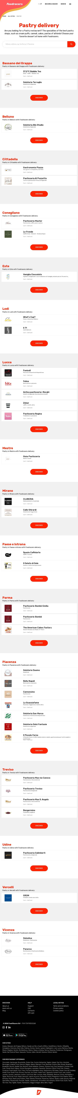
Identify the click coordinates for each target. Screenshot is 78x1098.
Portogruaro (68, 1050)
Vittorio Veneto (52, 1052)
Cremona (13, 1048)
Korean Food (57, 1072)
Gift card (31, 1013)
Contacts (31, 1011)
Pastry (49, 1076)
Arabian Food (14, 1064)
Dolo (18, 1048)
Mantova (65, 1048)
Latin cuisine (66, 1072)
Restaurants (14, 1081)
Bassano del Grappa (14, 1046)
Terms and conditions (61, 1006)
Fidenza (26, 1048)
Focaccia (5, 1070)
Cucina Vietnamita (40, 1062)
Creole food (10, 1068)
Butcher (25, 1066)
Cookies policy (58, 1011)
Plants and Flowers (19, 1078)
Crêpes (16, 1068)
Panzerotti (43, 1076)
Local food (29, 1074)
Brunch (12, 1066)
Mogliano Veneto (12, 1050)
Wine (42, 1083)
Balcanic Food (40, 1064)
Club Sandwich (59, 1066)
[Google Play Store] (21, 1035)
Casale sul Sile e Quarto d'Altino (37, 1046)
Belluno (24, 1046)
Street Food (59, 1081)
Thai (10, 1083)
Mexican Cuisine (59, 1074)
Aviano (4, 1046)
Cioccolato (5, 1062)
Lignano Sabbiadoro (46, 1048)
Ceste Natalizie (33, 1066)
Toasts (19, 1083)
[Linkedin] (9, 1027)
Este (22, 1048)
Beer (58, 1064)
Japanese (49, 1072)
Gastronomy (48, 1070)
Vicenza (44, 1052)
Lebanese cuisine (19, 1074)
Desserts (42, 1068)
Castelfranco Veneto (55, 1046)
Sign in (63, 4)
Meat (44, 1074)
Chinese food (49, 1066)
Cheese (41, 1066)
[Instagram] (3, 1027)
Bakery (33, 1064)
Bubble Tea (18, 1066)
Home (4, 16)
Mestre (70, 1048)
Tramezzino (25, 1083)
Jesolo (37, 1048)
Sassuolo (23, 1052)
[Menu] (70, 4)
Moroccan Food (12, 1076)
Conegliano (6, 1048)
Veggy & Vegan (35, 1083)
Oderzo (30, 1050)
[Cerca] (71, 44)
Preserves (45, 1078)
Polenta (32, 1078)
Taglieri (49, 1062)
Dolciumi (48, 1068)
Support (31, 1006)
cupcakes (35, 1068)
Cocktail (67, 1066)
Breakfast (69, 1064)
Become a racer (51, 4)
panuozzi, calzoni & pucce (30, 1076)
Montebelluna (23, 1050)
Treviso (28, 1052)
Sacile (4, 1052)
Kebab (54, 1062)
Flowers (66, 1068)
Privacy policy (58, 1008)
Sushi (66, 1081)
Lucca (59, 1048)
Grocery (21, 1072)
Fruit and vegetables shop (34, 1070)
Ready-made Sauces (62, 1078)
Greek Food (6, 1072)
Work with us (7, 1008)
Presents (38, 1078)
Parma (46, 1050)
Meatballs (50, 1074)
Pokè (27, 1078)
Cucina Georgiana (25, 1068)
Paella (20, 1076)
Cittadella (66, 1046)
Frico (19, 1070)
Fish (62, 1068)
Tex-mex (5, 1083)
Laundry (5, 1074)
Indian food (41, 1072)
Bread (63, 1064)
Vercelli (38, 1052)
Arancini (22, 1064)
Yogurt (50, 1083)
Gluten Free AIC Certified (67, 1070)
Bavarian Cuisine (51, 1064)
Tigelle (14, 1083)
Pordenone (59, 1050)
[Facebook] (6, 1027)
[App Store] (7, 1035)
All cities (11, 16)
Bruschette (21, 1062)
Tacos (70, 1081)
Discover (39, 98)
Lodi (55, 1048)
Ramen (51, 1078)
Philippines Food (57, 1076)
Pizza (10, 1078)
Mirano (4, 1050)
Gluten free (29, 1062)
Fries (23, 1070)
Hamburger (13, 1062)
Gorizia (32, 1048)
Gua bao (27, 1072)
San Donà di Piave (13, 1052)
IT (41, 4)
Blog (4, 1011)
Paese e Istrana (39, 1050)
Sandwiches (34, 1081)
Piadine (65, 1076)
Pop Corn (60, 1062)
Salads (27, 1081)
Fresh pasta (13, 1070)
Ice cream (34, 1072)
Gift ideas (55, 1070)
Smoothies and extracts (47, 1081)
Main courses (38, 1074)
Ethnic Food (56, 1068)
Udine (33, 1052)
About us (5, 1006)
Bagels (28, 1064)
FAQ (29, 1008)
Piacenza (52, 1050)
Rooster (21, 1081)
